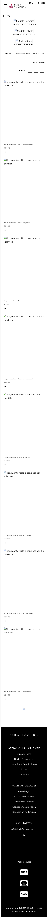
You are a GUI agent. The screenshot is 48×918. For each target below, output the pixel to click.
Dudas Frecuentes (24, 759)
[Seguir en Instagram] (24, 848)
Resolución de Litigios (24, 812)
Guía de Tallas (24, 754)
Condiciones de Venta (24, 807)
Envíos (24, 769)
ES (44, 3)
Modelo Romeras (22, 54)
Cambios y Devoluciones (24, 764)
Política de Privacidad (24, 796)
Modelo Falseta (39, 54)
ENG (40, 3)
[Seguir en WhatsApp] (24, 835)
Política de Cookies (24, 801)
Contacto (24, 774)
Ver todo (9, 54)
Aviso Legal (24, 791)
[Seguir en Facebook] (24, 841)
